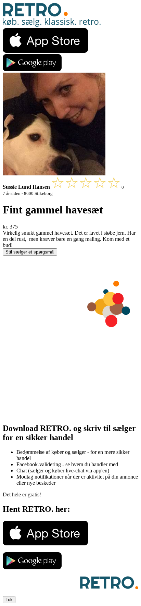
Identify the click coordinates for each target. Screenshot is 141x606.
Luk (9, 599)
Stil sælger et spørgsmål (29, 252)
